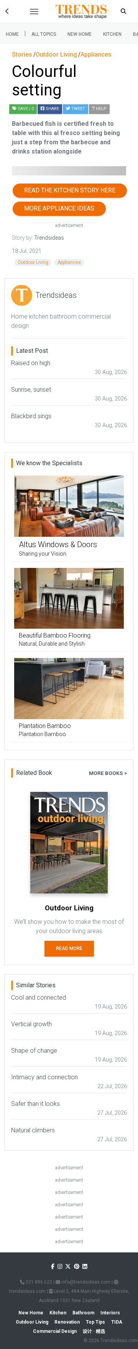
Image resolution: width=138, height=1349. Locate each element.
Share (51, 108)
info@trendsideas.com (85, 1282)
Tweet (77, 108)
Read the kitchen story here (69, 190)
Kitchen (112, 34)
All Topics (43, 34)
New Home (79, 34)
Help (101, 108)
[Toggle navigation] (34, 11)
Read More (69, 948)
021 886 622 (38, 1282)
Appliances (69, 262)
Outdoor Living (33, 262)
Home (12, 34)
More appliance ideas (59, 208)
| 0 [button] (26, 108)
